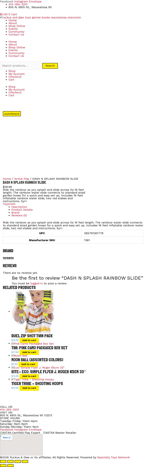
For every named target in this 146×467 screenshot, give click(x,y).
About (13, 23)
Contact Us (16, 34)
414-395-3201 (9, 409)
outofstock (11, 113)
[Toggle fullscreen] (10, 461)
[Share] (18, 461)
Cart (11, 79)
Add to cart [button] (29, 340)
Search (50, 65)
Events (13, 28)
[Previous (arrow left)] (3, 465)
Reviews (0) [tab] (19, 215)
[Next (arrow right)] (10, 465)
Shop (12, 71)
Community (16, 31)
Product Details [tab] (22, 209)
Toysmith (9, 204)
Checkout (15, 76)
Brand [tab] (15, 212)
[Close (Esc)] (25, 461)
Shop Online (17, 26)
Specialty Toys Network (113, 457)
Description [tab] (19, 206)
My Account (17, 74)
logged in (36, 283)
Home (13, 20)
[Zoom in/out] (3, 461)
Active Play (21, 178)
